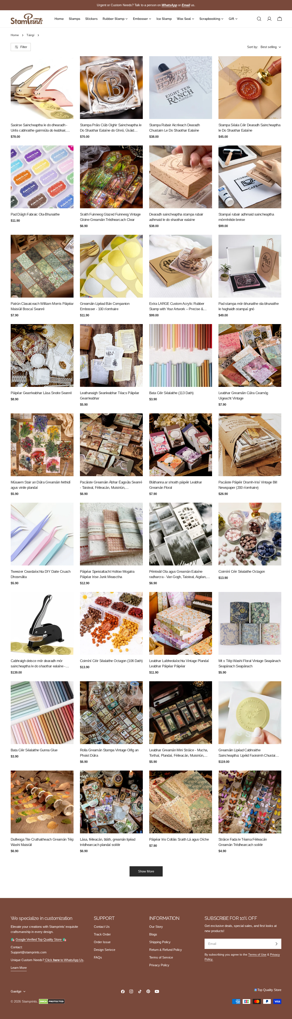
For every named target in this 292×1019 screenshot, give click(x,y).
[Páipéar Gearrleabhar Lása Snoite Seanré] (42, 355)
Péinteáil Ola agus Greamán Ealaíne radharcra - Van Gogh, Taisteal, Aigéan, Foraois (177, 575)
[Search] (259, 19)
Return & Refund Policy (165, 949)
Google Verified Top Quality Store (39, 939)
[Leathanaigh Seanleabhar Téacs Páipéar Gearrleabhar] (111, 355)
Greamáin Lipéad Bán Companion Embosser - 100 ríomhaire (104, 306)
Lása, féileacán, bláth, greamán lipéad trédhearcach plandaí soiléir (107, 842)
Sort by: (252, 47)
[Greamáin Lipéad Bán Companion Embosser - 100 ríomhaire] (111, 266)
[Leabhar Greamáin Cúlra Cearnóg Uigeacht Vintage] (249, 355)
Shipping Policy (160, 942)
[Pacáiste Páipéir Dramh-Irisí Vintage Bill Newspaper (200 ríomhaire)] (249, 444)
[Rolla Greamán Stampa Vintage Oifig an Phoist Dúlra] (111, 712)
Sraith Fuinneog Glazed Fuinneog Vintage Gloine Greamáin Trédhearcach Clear (110, 217)
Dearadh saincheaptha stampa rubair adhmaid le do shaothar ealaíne (176, 217)
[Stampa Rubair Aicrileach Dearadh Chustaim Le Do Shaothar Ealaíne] (180, 87)
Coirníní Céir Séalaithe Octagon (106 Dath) (111, 661)
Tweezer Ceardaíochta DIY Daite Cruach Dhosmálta (41, 574)
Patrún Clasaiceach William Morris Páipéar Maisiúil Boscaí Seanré (42, 306)
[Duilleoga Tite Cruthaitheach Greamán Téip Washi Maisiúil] (42, 802)
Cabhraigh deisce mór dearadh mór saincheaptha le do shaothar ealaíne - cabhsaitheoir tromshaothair (38, 664)
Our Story (156, 926)
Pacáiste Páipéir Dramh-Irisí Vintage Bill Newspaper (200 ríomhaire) (247, 484)
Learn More (19, 967)
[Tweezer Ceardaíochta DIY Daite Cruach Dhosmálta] (42, 534)
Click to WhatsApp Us (63, 960)
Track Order (102, 934)
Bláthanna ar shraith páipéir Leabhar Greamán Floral (175, 484)
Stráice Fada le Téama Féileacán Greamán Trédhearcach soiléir (242, 842)
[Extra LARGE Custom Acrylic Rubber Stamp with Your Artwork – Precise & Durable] (180, 266)
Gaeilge (16, 991)
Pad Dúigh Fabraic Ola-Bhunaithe (35, 214)
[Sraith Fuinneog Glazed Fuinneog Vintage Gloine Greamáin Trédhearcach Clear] (111, 176)
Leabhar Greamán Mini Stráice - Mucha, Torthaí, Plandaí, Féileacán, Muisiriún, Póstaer (178, 753)
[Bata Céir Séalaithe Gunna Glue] (42, 712)
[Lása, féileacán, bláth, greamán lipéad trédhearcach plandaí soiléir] (111, 802)
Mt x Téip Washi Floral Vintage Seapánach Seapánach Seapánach (249, 663)
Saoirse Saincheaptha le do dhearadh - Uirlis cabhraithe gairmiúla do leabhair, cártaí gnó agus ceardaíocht (39, 128)
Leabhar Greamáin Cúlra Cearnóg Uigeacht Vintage (243, 395)
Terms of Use (257, 954)
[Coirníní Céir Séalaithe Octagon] (249, 534)
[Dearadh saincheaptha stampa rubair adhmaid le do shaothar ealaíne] (180, 176)
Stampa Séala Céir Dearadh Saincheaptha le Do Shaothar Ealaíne (249, 127)
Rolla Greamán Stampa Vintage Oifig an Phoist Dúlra (109, 752)
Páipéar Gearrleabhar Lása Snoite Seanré (41, 393)
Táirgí (30, 35)
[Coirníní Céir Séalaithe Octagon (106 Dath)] (111, 623)
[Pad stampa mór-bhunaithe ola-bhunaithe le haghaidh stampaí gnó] (249, 266)
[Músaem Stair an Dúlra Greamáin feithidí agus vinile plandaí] (42, 444)
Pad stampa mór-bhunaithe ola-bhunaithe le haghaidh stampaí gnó (248, 306)
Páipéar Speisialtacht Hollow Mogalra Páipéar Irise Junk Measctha (107, 574)
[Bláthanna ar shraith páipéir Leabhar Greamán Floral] (180, 444)
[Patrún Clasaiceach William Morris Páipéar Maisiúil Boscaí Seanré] (42, 266)
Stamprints (29, 1001)
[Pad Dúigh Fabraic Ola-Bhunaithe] (42, 176)
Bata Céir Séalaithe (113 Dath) (171, 393)
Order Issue (102, 942)
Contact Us (102, 926)
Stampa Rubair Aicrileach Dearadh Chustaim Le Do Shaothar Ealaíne (174, 127)
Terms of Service (161, 957)
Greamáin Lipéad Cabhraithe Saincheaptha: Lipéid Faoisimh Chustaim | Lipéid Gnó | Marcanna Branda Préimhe (249, 753)
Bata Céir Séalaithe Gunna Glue (34, 750)
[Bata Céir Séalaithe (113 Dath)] (180, 355)
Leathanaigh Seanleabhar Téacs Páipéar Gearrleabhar (109, 395)
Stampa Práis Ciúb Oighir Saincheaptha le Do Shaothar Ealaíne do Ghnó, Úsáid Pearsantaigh (111, 128)
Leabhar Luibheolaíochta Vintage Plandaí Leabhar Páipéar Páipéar (179, 663)
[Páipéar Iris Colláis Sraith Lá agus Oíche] (180, 802)
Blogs (153, 934)
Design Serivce (104, 949)
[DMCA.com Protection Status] (52, 1001)
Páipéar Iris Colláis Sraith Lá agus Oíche (179, 839)
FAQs (98, 957)
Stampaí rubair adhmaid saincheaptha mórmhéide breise (246, 217)
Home (15, 35)
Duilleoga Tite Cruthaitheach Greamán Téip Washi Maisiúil (42, 842)
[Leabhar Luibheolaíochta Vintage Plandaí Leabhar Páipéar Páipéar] (180, 623)
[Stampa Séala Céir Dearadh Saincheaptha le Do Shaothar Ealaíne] (249, 87)
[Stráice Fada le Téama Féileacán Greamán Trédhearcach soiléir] (249, 802)
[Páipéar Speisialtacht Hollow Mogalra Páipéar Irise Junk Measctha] (111, 534)
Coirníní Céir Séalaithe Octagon (241, 571)
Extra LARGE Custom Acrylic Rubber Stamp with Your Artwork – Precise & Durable (176, 307)
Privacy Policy (159, 965)
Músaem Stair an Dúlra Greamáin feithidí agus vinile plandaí (40, 484)
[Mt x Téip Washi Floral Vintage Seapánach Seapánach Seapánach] (249, 623)
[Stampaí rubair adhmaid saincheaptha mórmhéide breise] (249, 176)
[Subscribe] (276, 943)
